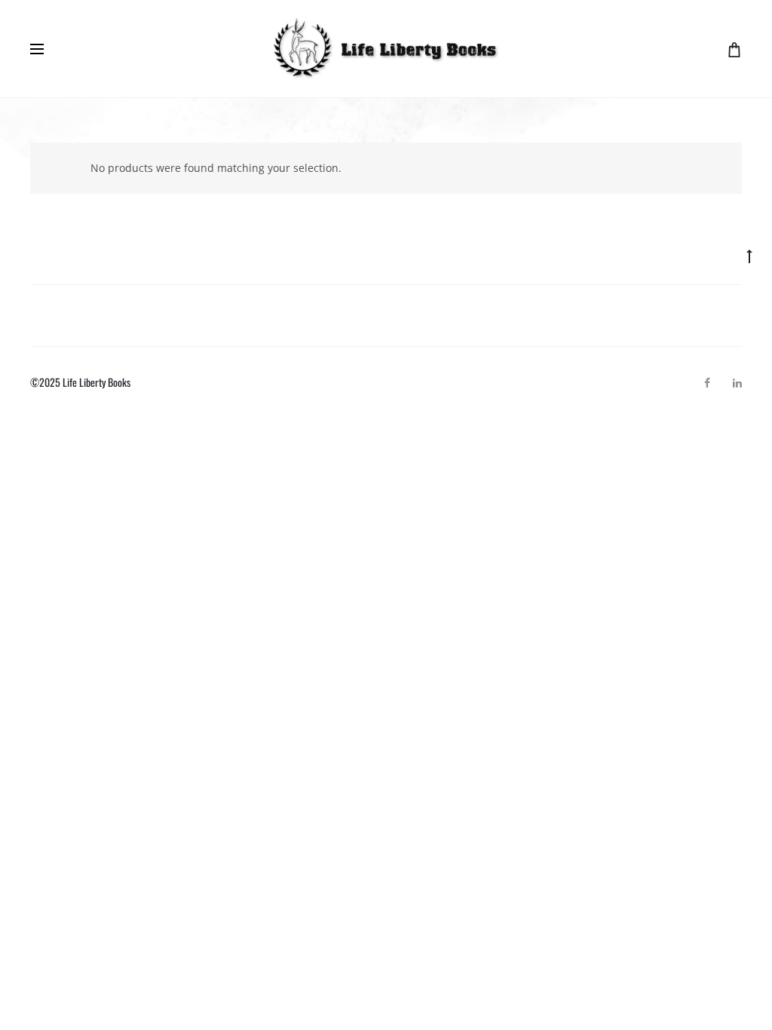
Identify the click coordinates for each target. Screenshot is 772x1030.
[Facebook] (707, 383)
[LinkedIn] (737, 383)
